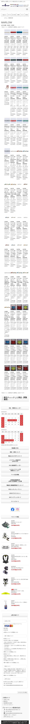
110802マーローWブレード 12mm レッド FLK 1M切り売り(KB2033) (13, 281)
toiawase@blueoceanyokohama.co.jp (14, 685)
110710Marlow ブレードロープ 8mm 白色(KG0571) (25, 39)
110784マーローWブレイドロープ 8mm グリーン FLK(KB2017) (12, 226)
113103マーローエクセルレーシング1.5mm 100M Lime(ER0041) (25, 315)
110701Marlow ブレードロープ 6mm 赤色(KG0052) (13, 39)
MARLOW (11, 18)
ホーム (5, 18)
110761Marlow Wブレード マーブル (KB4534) (13, 127)
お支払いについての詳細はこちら (11, 632)
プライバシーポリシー (8, 704)
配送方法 (5, 701)
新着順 (12, 25)
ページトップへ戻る (22, 692)
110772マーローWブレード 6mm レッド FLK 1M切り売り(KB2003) (19, 159)
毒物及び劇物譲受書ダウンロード (15, 485)
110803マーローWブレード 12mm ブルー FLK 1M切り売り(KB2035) (19, 281)
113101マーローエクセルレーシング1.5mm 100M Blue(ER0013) (12, 315)
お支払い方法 (6, 699)
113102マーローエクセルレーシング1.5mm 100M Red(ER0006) (19, 315)
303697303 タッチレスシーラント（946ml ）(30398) (19, 602)
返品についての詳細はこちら (10, 675)
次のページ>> (21, 27)
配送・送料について (15, 452)
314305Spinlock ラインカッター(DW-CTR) (16, 522)
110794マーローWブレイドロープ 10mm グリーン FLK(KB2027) (19, 253)
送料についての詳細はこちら (10, 651)
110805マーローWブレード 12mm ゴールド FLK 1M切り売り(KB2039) (7, 315)
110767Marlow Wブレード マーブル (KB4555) (7, 158)
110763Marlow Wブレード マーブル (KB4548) (25, 127)
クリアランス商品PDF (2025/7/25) (15, 460)
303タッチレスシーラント (15, 489)
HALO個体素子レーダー (15, 465)
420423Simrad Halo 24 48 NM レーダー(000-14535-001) (19, 545)
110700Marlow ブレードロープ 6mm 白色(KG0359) (7, 39)
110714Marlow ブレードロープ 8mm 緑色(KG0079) (13, 67)
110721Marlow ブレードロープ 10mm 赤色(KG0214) (25, 67)
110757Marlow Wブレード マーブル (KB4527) (7, 127)
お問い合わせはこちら (8, 716)
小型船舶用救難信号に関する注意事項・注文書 (15, 480)
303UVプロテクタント (15, 493)
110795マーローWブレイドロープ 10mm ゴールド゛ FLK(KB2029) (25, 253)
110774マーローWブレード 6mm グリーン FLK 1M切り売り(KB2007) (7, 193)
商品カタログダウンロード (15, 456)
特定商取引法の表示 (8, 703)
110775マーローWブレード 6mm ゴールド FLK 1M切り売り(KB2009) (13, 193)
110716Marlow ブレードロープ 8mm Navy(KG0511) (19, 67)
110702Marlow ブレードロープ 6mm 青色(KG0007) (19, 39)
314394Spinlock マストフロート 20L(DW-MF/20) (17, 591)
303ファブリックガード (15, 497)
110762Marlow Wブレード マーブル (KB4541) (19, 127)
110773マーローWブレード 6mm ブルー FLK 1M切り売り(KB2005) (25, 159)
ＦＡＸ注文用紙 (15, 474)
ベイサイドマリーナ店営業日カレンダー (15, 470)
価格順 (8, 25)
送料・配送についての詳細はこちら (11, 662)
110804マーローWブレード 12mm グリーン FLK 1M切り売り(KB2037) (25, 281)
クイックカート (15, 501)
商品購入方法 (15, 448)
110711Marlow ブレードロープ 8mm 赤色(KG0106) (7, 67)
